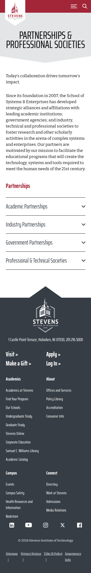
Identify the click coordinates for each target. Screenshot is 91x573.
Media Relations (56, 510)
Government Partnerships (29, 242)
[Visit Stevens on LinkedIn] (11, 525)
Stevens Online (15, 433)
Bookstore (12, 516)
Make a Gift (17, 363)
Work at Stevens (56, 493)
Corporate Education (18, 442)
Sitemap (12, 553)
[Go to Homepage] (15, 13)
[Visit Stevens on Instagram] (45, 525)
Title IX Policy (53, 553)
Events (10, 484)
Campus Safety (15, 493)
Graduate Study (15, 425)
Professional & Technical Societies (36, 260)
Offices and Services (58, 390)
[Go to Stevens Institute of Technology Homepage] (45, 315)
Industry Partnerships (26, 224)
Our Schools (13, 407)
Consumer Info (55, 416)
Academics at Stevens (19, 390)
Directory (52, 484)
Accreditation (54, 407)
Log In (51, 363)
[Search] (84, 7)
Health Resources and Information (19, 504)
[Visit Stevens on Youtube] (28, 525)
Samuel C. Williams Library (22, 451)
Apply (51, 354)
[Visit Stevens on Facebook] (79, 525)
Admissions (53, 501)
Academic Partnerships (27, 206)
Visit (10, 354)
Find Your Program (17, 399)
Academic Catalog (17, 459)
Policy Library (54, 399)
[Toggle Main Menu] (73, 6)
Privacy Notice (31, 553)
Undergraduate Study (19, 416)
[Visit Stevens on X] (62, 525)
